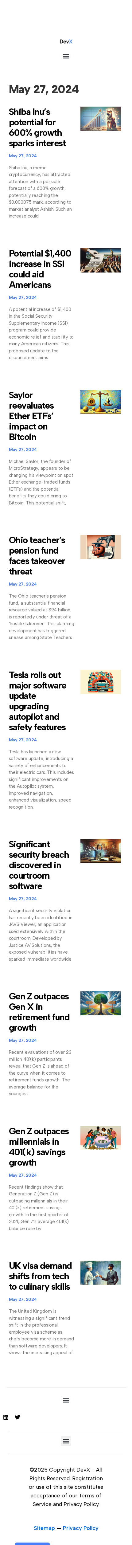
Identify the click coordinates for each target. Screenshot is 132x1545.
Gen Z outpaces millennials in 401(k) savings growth (39, 1146)
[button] (66, 56)
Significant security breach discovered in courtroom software (39, 865)
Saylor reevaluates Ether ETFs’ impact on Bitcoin (31, 415)
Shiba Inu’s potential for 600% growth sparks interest (37, 127)
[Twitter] (17, 1417)
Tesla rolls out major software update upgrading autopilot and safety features (37, 701)
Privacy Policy (81, 1528)
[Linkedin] (6, 1417)
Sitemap (44, 1528)
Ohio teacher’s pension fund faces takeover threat (37, 555)
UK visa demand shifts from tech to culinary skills (40, 1276)
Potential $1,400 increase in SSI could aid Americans (40, 269)
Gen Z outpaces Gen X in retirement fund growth (39, 1011)
